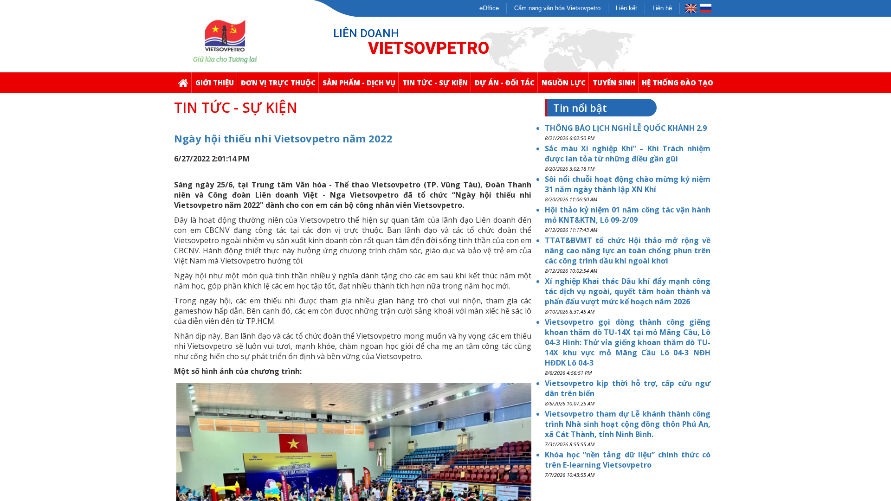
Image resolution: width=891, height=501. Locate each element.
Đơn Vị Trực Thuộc (278, 82)
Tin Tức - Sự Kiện (435, 82)
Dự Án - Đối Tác (505, 82)
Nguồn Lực (564, 82)
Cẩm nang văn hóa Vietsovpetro (557, 8)
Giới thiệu (214, 82)
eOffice (489, 8)
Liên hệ (662, 8)
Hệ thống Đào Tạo (677, 82)
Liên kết (626, 8)
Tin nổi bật (580, 108)
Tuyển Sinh (614, 82)
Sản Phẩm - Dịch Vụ (359, 82)
